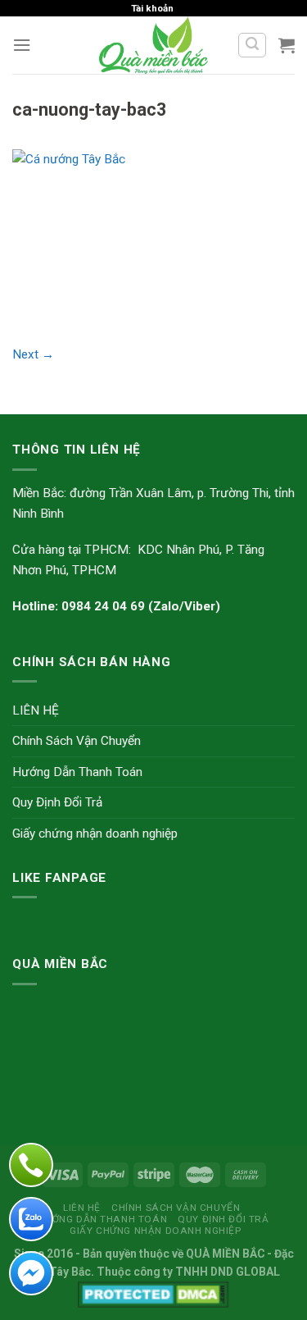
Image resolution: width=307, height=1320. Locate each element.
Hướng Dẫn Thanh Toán (77, 772)
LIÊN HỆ (35, 710)
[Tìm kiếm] (251, 45)
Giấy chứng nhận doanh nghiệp (95, 833)
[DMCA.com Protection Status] (153, 1293)
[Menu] (21, 45)
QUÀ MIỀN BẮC (225, 1253)
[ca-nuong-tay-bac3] (153, 237)
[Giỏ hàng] (286, 45)
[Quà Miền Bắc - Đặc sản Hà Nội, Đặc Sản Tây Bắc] (153, 45)
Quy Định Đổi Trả (57, 802)
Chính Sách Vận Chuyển (76, 740)
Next (33, 354)
